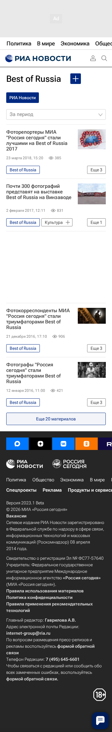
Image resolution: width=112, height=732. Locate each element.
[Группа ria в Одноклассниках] (86, 444)
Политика (16, 480)
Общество (43, 480)
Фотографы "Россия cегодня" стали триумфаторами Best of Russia (33, 373)
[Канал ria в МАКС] (17, 444)
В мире (97, 480)
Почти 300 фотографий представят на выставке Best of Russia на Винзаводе (39, 191)
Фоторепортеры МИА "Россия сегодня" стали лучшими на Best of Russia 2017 (37, 140)
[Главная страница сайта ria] (37, 58)
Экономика (72, 480)
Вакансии (16, 515)
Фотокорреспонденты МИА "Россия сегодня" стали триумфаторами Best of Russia (38, 319)
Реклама (52, 490)
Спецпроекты (21, 490)
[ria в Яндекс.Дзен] (40, 444)
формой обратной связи (31, 678)
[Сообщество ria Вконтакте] (63, 444)
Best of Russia (33, 79)
